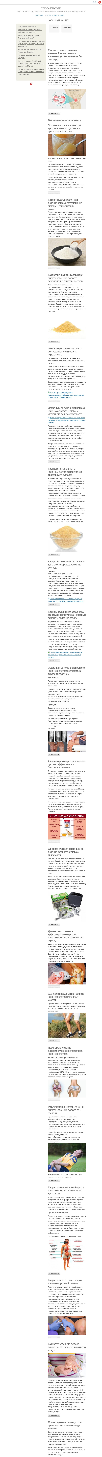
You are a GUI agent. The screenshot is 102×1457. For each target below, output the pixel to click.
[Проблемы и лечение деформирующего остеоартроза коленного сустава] (67, 1088)
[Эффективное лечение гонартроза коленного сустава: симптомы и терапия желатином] (67, 741)
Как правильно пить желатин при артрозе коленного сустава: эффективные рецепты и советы (65, 278)
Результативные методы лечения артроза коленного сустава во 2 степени (65, 1109)
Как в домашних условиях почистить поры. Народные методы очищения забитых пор (31, 44)
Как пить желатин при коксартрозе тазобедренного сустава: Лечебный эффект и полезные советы (67, 614)
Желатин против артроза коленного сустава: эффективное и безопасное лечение (66, 764)
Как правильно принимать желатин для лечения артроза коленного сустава (66, 564)
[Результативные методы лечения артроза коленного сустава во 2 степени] (67, 1157)
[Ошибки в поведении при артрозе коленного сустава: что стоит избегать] (67, 1025)
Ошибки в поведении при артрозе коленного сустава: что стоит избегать (66, 996)
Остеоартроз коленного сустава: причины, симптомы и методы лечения (65, 1425)
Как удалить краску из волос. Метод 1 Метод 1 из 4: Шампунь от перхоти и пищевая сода (31, 72)
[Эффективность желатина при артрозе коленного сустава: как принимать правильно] (67, 145)
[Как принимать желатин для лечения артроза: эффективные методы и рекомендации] (67, 252)
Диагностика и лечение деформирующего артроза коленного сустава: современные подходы (65, 936)
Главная (39, 15)
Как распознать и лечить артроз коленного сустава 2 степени (65, 1282)
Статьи (48, 15)
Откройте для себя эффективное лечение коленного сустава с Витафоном (65, 851)
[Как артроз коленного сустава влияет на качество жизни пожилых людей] (67, 1365)
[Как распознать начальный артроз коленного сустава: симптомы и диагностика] (67, 1254)
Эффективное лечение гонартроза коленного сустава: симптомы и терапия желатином (66, 670)
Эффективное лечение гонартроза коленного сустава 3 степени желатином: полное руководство (66, 410)
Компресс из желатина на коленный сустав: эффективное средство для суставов (65, 471)
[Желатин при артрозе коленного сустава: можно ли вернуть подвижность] (67, 395)
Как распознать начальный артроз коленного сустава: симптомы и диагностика (66, 1190)
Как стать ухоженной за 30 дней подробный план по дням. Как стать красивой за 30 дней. (31, 63)
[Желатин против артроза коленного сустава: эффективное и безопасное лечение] (67, 827)
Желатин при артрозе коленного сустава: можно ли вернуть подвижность (65, 351)
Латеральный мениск (66, 28)
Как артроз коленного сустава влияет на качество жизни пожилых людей (67, 1347)
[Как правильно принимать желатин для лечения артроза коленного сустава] (67, 600)
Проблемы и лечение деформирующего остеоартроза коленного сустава (65, 1050)
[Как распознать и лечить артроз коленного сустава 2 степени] (67, 1325)
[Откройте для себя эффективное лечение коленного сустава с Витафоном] (67, 906)
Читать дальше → (54, 113)
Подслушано (58, 15)
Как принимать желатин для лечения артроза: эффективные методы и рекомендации (65, 202)
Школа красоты (51, 8)
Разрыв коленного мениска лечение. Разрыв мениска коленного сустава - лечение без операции (65, 55)
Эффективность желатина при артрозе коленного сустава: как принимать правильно (64, 128)
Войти (95, 2)
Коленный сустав (54, 28)
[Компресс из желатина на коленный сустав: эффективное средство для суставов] (67, 538)
